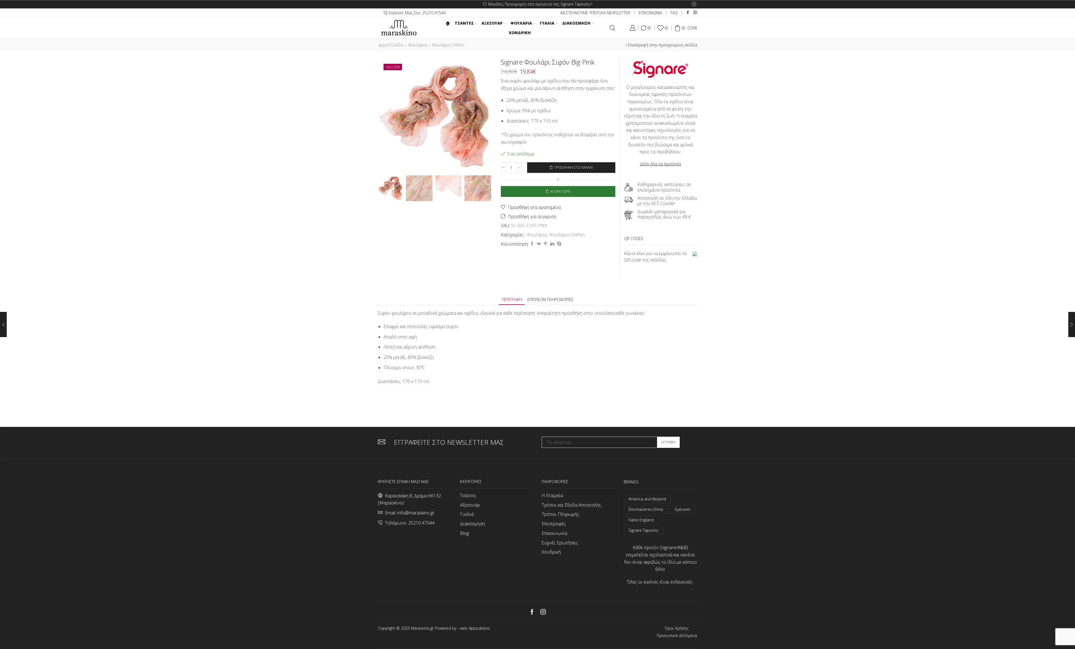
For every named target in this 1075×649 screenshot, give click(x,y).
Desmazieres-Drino (645, 509)
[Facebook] (688, 13)
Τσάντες (468, 495)
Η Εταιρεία (552, 495)
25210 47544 (421, 523)
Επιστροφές (554, 524)
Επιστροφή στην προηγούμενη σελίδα (662, 45)
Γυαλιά (547, 23)
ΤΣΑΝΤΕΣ (464, 23)
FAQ (674, 12)
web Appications (475, 628)
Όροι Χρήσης (676, 628)
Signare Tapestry (643, 530)
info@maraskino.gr (415, 513)
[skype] (558, 243)
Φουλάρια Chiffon (448, 45)
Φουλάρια (521, 23)
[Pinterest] (545, 243)
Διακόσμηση (576, 23)
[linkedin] (552, 243)
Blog (464, 533)
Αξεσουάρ (492, 23)
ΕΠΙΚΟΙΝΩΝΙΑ (650, 12)
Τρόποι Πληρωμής (560, 514)
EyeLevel (682, 509)
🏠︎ (448, 23)
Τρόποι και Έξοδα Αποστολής (571, 505)
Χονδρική (520, 32)
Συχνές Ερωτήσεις (560, 543)
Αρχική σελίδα (390, 45)
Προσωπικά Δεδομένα (677, 636)
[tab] (512, 299)
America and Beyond (647, 499)
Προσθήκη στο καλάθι (573, 167)
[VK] (539, 243)
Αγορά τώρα (560, 191)
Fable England (641, 520)
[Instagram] (695, 13)
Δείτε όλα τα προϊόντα (660, 163)
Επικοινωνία (554, 533)
